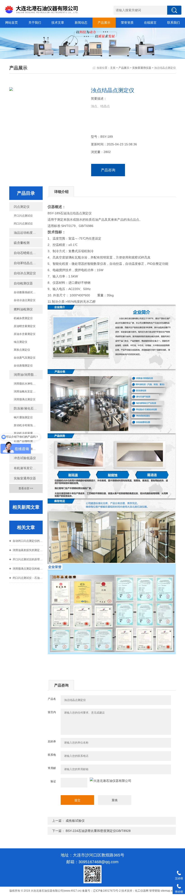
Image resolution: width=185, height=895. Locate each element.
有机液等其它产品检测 (28, 468)
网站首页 (11, 22)
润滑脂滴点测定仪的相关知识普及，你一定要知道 (28, 568)
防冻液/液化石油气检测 (28, 408)
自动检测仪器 (23, 283)
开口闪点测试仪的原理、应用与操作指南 (28, 559)
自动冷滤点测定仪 (24, 300)
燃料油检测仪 (23, 309)
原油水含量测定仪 (24, 334)
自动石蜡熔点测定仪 (28, 253)
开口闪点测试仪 (23, 215)
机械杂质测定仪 (23, 318)
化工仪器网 (141, 890)
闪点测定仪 (22, 206)
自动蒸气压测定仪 (24, 357)
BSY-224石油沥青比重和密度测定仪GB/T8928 (98, 831)
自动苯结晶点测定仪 (28, 263)
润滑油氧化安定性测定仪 (28, 391)
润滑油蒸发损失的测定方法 (28, 550)
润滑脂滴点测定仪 (24, 399)
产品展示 (104, 22)
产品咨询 (108, 170)
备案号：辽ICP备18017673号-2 (101, 890)
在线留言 (150, 22)
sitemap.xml (168, 890)
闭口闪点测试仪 (23, 223)
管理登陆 (154, 890)
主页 (113, 67)
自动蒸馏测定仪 (23, 365)
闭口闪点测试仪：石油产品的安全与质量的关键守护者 (28, 577)
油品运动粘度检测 (26, 232)
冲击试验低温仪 (25, 458)
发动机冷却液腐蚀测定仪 (28, 433)
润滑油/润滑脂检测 (27, 374)
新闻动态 (81, 22)
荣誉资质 (127, 22)
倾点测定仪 (20, 341)
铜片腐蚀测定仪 (23, 417)
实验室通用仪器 (141, 67)
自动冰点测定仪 (25, 273)
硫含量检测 (22, 243)
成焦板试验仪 (75, 820)
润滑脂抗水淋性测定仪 (27, 383)
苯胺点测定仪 (22, 349)
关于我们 (34, 22)
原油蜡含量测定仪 (24, 326)
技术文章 (57, 22)
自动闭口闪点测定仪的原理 (28, 540)
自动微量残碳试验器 (26, 292)
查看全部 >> (25, 488)
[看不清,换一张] (110, 781)
